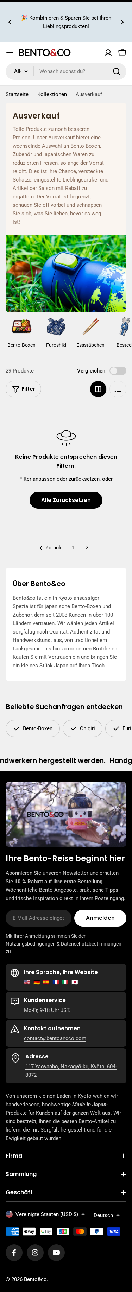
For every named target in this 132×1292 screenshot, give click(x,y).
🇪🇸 (46, 982)
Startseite (17, 94)
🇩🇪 (36, 982)
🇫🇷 (55, 982)
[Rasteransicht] (98, 389)
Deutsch (103, 1215)
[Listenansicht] (117, 389)
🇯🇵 (74, 982)
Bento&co (35, 1279)
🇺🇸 (27, 982)
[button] (10, 22)
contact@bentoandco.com (55, 1038)
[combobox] (66, 71)
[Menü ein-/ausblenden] (10, 52)
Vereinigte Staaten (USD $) (46, 1214)
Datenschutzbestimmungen (91, 944)
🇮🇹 (65, 982)
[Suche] (116, 71)
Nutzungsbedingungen (31, 944)
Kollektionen (52, 94)
